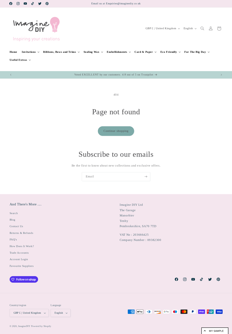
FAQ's (13, 239)
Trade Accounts (19, 252)
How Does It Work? (22, 246)
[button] (30, 52)
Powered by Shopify (41, 326)
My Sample (216, 330)
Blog (13, 219)
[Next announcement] (221, 74)
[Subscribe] (146, 176)
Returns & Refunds (21, 232)
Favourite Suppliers (22, 266)
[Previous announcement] (11, 74)
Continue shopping (116, 130)
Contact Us (16, 226)
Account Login (19, 259)
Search (14, 213)
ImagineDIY (24, 326)
